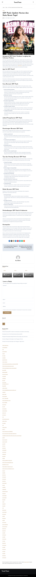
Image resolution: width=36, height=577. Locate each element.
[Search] (3, 324)
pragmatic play (5, 491)
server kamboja (5, 524)
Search (4, 318)
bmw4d (3, 380)
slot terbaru (4, 408)
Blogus (21, 575)
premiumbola (4, 410)
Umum (4, 10)
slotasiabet (4, 450)
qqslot (3, 437)
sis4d (3, 501)
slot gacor (4, 479)
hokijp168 (4, 454)
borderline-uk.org (5, 464)
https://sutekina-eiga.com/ (7, 460)
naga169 (3, 392)
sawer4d (3, 503)
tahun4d (3, 493)
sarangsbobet (4, 347)
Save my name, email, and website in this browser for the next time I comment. (18, 309)
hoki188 (3, 472)
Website (4, 306)
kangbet (3, 499)
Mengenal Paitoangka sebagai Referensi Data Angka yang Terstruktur (15, 336)
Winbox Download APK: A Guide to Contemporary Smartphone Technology (15, 331)
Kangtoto (4, 543)
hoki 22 (3, 470)
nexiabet (3, 357)
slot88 (3, 516)
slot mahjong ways (5, 419)
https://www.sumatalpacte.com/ (8, 468)
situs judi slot (4, 439)
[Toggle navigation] (2, 2)
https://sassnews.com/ (6, 400)
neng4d (3, 532)
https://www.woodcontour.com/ (8, 366)
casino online (4, 388)
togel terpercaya (5, 345)
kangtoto (4, 448)
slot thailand (4, 396)
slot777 (3, 429)
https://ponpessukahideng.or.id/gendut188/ (10, 364)
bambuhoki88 (4, 372)
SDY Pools (20, 65)
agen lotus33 (4, 441)
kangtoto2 (4, 510)
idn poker (4, 423)
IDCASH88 (4, 382)
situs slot (4, 549)
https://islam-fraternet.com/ (7, 466)
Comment (5, 285)
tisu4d (3, 485)
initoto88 (4, 376)
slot (3, 349)
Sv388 (3, 458)
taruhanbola (4, 351)
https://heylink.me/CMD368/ (7, 431)
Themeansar (25, 575)
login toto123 (26, 562)
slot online (4, 404)
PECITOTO (4, 528)
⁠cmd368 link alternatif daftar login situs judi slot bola (11, 435)
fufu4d (3, 541)
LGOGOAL (4, 378)
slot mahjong (4, 526)
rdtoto (3, 353)
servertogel (4, 483)
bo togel (3, 355)
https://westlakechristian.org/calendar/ (9, 368)
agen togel (4, 394)
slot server (4, 557)
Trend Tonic (17, 2)
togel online (4, 427)
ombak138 (4, 489)
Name (4, 299)
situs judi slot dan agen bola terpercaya (9, 433)
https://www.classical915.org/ (7, 462)
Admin (19, 260)
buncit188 (4, 370)
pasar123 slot (4, 359)
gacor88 (3, 456)
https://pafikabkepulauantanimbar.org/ (9, 390)
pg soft (3, 406)
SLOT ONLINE (4, 402)
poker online (4, 421)
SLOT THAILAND (5, 398)
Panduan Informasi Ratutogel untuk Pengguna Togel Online (13, 341)
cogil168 (3, 487)
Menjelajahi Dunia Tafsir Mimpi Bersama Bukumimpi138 (12, 334)
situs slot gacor (5, 374)
